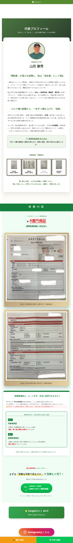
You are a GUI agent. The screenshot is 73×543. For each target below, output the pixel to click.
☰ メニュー (36, 2)
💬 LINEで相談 (54, 540)
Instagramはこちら (39, 532)
